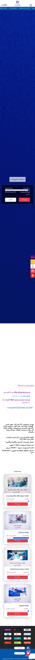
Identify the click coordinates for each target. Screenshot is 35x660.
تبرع (25, 199)
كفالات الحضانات (23, 532)
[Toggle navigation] (31, 5)
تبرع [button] (18, 504)
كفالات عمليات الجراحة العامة (19, 569)
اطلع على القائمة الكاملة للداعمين (19, 407)
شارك (10, 199)
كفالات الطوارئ (24, 605)
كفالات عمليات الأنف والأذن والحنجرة (17, 496)
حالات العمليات (9, 8)
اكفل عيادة (20, 8)
